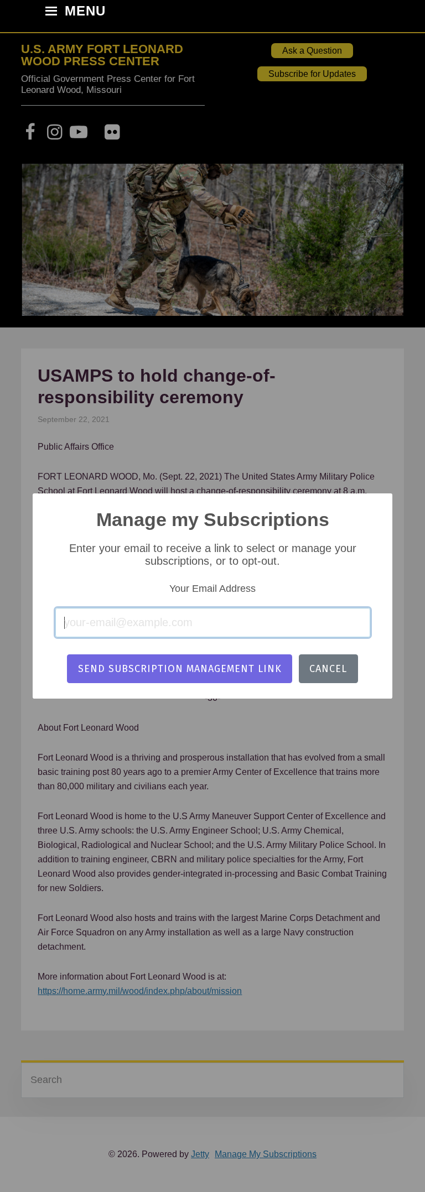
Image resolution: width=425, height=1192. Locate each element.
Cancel (328, 669)
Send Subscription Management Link (180, 669)
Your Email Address (212, 588)
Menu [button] (85, 12)
